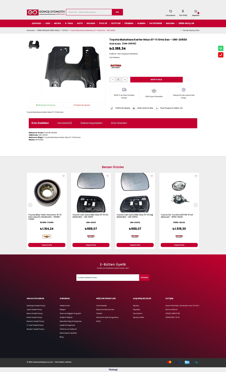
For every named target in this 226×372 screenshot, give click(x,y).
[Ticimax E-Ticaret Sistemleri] (113, 370)
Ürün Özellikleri (40, 123)
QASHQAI (36, 23)
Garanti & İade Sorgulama (107, 317)
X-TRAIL (69, 23)
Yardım (99, 313)
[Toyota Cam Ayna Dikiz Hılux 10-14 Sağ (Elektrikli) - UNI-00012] (135, 193)
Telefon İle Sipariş (82, 105)
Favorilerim (170, 15)
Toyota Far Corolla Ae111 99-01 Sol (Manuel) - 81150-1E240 (177, 216)
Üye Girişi (183, 15)
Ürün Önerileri (119, 123)
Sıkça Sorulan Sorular (105, 309)
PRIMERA (129, 23)
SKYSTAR (116, 23)
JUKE (47, 23)
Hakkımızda (65, 305)
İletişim (63, 309)
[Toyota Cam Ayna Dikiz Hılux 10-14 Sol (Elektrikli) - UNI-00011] (91, 193)
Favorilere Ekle (63, 176)
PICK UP (103, 23)
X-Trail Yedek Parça (35, 325)
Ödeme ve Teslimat (68, 329)
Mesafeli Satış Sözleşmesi (71, 321)
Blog (62, 337)
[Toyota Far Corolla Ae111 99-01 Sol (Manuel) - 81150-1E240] (179, 193)
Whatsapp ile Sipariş (46, 105)
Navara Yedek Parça (35, 321)
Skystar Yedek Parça (35, 329)
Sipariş (136, 305)
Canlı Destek (101, 305)
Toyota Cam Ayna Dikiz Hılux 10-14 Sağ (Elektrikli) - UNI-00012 (135, 216)
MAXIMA (170, 23)
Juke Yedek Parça (34, 309)
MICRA (57, 23)
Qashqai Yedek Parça (36, 305)
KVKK (98, 321)
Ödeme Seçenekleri (91, 123)
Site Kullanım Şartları (68, 333)
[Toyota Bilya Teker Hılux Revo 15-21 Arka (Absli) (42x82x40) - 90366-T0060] (47, 193)
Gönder (144, 277)
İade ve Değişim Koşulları (70, 313)
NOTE (80, 23)
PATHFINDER (155, 23)
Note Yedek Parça (34, 317)
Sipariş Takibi (138, 317)
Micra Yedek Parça (35, 313)
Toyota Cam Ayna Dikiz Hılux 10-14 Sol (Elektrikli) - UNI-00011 (90, 216)
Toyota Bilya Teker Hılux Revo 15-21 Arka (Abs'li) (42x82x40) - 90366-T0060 (44, 217)
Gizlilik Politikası (66, 317)
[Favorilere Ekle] (188, 79)
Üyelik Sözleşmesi (67, 325)
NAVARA (91, 23)
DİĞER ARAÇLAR (186, 23)
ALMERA (141, 23)
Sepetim (136, 309)
